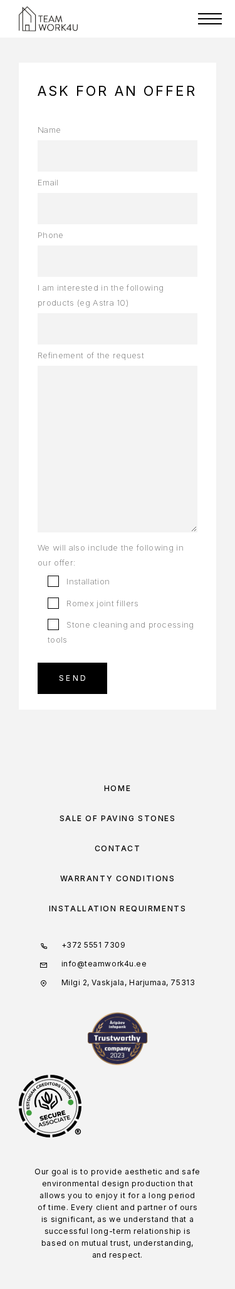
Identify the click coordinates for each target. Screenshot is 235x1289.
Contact (118, 848)
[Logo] (48, 18)
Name (49, 130)
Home (117, 788)
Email (48, 182)
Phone (51, 235)
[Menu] (210, 19)
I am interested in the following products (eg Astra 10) (101, 295)
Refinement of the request (91, 355)
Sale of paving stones (118, 818)
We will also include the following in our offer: (111, 554)
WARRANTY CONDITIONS (117, 878)
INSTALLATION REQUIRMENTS (117, 908)
